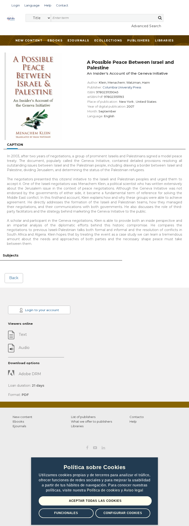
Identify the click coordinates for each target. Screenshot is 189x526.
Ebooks (54, 40)
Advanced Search (146, 26)
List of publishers (83, 417)
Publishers (138, 40)
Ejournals (78, 40)
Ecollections (108, 40)
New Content (29, 40)
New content (22, 417)
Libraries (164, 40)
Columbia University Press (122, 87)
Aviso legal (133, 490)
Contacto (137, 417)
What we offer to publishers (91, 421)
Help (133, 421)
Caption (15, 145)
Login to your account (41, 310)
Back (13, 278)
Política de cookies (104, 490)
